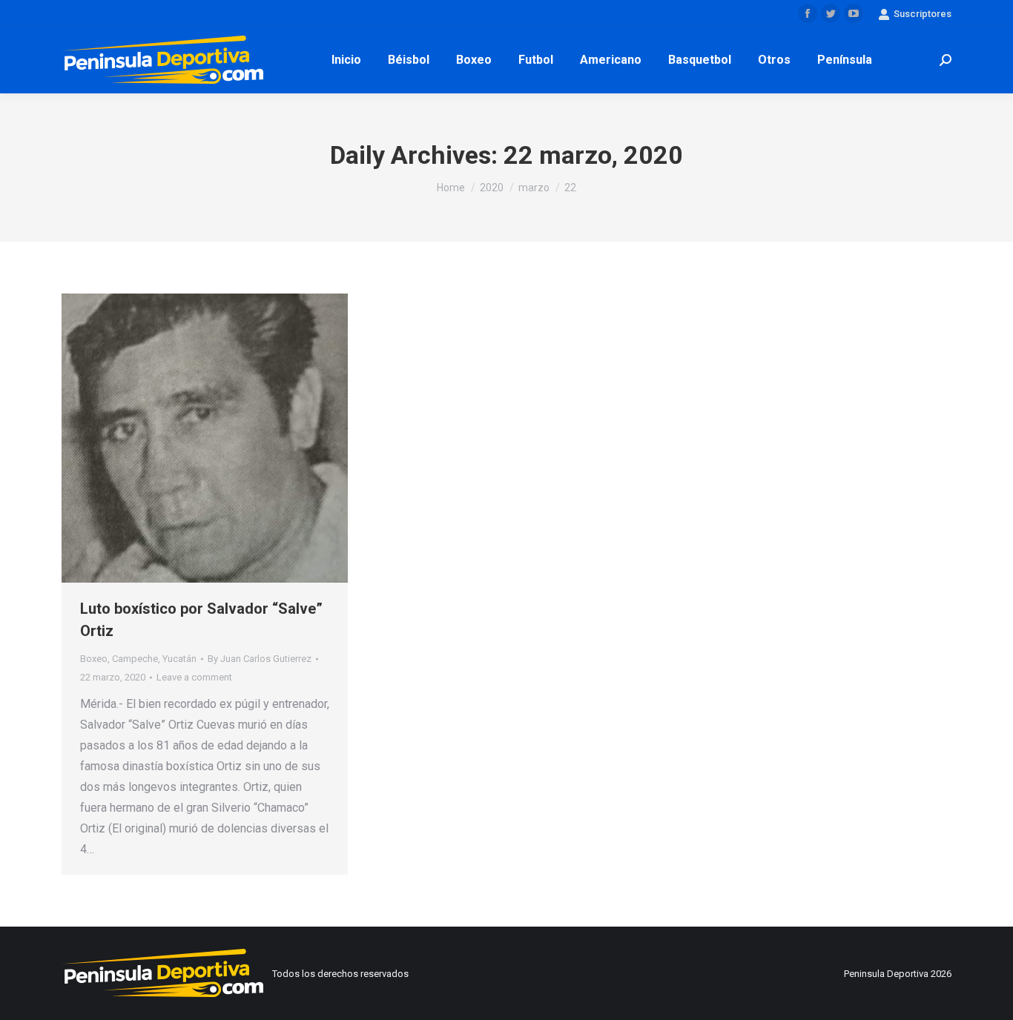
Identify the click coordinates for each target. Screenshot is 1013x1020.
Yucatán (179, 658)
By (259, 658)
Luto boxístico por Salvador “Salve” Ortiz (201, 620)
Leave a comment (194, 677)
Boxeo (94, 658)
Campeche (135, 658)
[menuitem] (346, 60)
